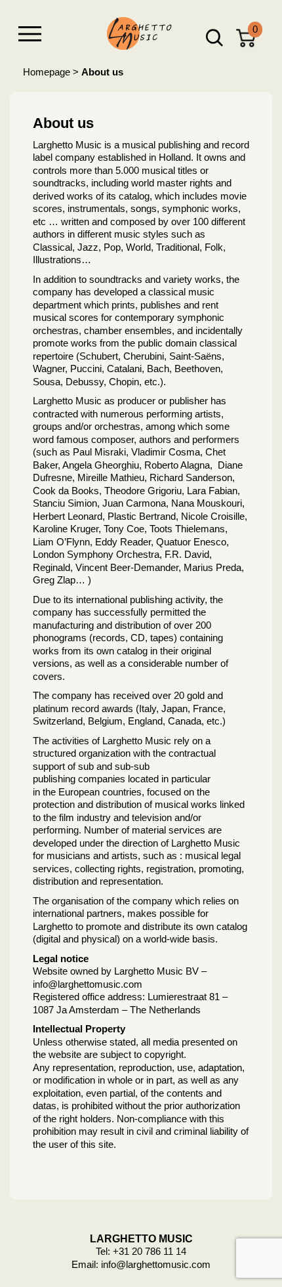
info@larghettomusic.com (156, 1264)
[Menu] (29, 33)
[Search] (214, 38)
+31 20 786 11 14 (149, 1251)
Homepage (46, 71)
